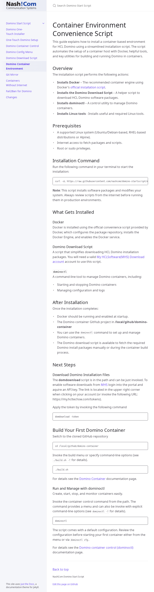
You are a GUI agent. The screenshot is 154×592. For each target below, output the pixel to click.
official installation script (87, 87)
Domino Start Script (18, 23)
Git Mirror (12, 74)
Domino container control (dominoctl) (106, 547)
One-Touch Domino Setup (22, 40)
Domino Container (92, 479)
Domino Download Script (21, 58)
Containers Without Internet (16, 83)
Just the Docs (27, 584)
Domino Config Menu (19, 52)
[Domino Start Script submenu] (43, 23)
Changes (11, 97)
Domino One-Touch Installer (15, 32)
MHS (104, 385)
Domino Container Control (22, 46)
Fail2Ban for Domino (19, 91)
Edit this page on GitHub (65, 584)
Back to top (61, 569)
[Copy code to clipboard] (144, 181)
